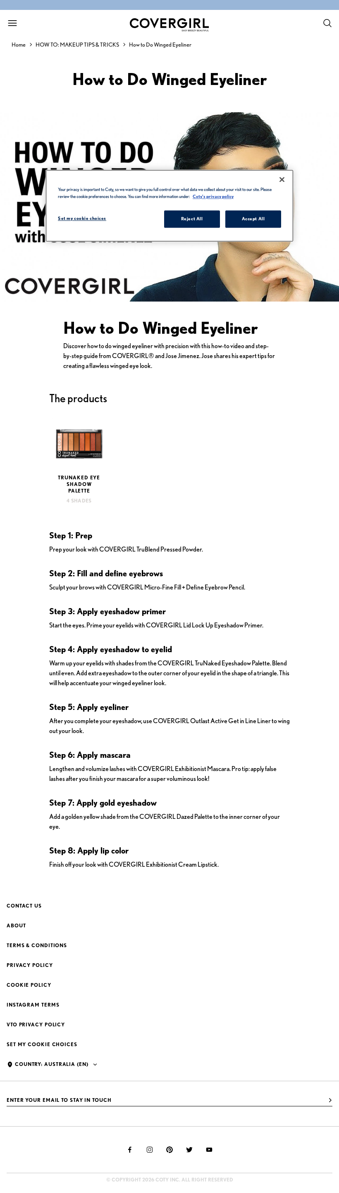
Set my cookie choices (42, 1044)
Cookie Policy (29, 985)
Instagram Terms (33, 1005)
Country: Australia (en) (51, 1064)
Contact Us (24, 906)
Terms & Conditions (37, 945)
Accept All (253, 219)
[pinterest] (169, 1149)
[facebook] (129, 1149)
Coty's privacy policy (213, 196)
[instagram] (149, 1149)
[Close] (282, 179)
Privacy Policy (30, 965)
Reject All (192, 219)
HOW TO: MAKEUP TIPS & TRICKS (77, 44)
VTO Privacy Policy (36, 1024)
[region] (169, 206)
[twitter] (189, 1149)
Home (19, 44)
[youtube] (209, 1149)
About (16, 925)
